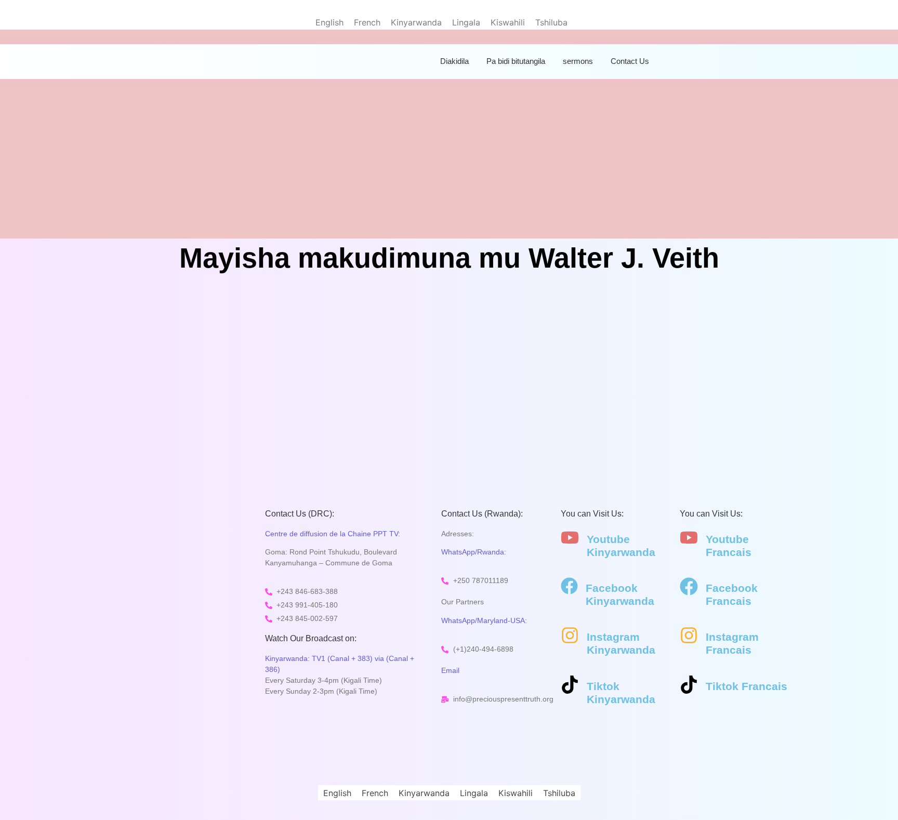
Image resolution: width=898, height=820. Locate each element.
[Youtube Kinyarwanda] (570, 538)
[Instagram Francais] (689, 636)
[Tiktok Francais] (689, 686)
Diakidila (454, 61)
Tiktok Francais (746, 686)
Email (450, 670)
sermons (578, 61)
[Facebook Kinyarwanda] (569, 587)
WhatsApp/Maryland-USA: (484, 620)
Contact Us (630, 61)
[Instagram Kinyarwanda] (570, 636)
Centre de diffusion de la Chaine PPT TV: (332, 534)
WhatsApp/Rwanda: (473, 552)
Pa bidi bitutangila (515, 61)
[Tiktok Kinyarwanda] (570, 686)
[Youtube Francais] (689, 538)
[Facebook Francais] (689, 587)
